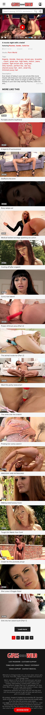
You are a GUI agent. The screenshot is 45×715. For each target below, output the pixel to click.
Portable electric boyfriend (11, 120)
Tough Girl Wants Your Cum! (12, 532)
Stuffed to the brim (8, 179)
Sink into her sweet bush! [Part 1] (14, 621)
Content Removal (29, 669)
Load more (22, 629)
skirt (20, 68)
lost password (14, 662)
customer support (29, 662)
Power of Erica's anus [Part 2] (12, 326)
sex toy (27, 66)
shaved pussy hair (9, 68)
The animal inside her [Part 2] (12, 355)
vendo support (15, 669)
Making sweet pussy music (11, 503)
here (7, 703)
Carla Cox (25, 45)
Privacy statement (31, 665)
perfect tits (18, 66)
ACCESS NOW (22, 710)
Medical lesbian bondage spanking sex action (18, 238)
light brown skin (16, 63)
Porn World (12, 52)
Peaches (12, 45)
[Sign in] (40, 4)
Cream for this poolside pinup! (12, 562)
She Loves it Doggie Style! (11, 591)
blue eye (19, 59)
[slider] (12, 37)
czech (5, 61)
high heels (23, 61)
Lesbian (5, 63)
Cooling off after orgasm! (10, 267)
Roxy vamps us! (7, 208)
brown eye (29, 59)
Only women (7, 66)
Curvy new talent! (8, 297)
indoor (31, 61)
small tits (27, 68)
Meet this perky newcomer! (11, 385)
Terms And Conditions (14, 665)
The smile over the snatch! (11, 414)
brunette (38, 59)
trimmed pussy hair (10, 70)
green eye (14, 61)
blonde (12, 59)
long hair (28, 63)
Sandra (18, 45)
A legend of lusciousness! (11, 149)
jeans (37, 61)
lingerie (5, 59)
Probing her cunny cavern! (11, 444)
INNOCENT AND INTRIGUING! (12, 473)
